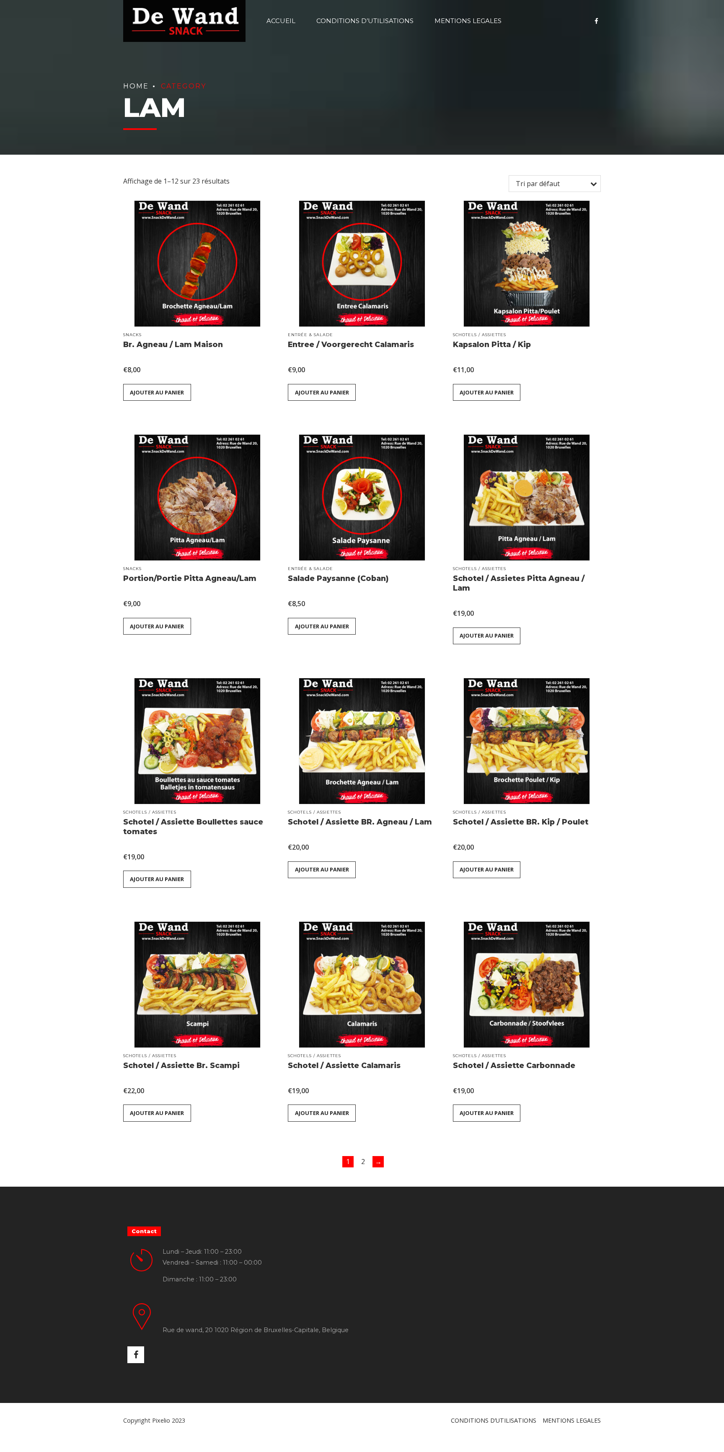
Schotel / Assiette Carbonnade (514, 1065)
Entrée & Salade (310, 334)
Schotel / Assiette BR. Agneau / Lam (360, 821)
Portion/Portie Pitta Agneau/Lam (189, 578)
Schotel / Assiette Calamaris (344, 1065)
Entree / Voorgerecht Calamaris (351, 344)
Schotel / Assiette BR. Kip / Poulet (520, 821)
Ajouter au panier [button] (157, 392)
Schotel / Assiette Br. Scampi (181, 1065)
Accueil (280, 21)
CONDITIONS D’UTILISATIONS (365, 21)
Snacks (132, 334)
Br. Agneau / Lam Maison (173, 344)
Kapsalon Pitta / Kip (492, 344)
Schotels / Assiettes (479, 334)
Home (136, 86)
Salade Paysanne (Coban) (338, 578)
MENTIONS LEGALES (468, 21)
